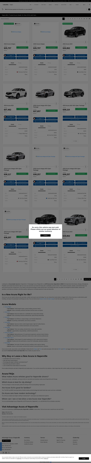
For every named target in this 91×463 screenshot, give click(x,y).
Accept (83, 458)
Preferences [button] (46, 458)
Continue (45, 235)
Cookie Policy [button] (19, 458)
